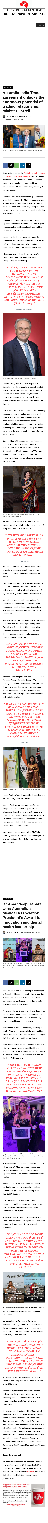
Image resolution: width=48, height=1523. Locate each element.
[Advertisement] (24, 61)
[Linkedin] (22, 165)
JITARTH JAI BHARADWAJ (19, 116)
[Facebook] (5, 165)
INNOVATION (8, 87)
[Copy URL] (28, 165)
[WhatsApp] (16, 165)
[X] (11, 165)
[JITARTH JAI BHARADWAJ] (5, 116)
